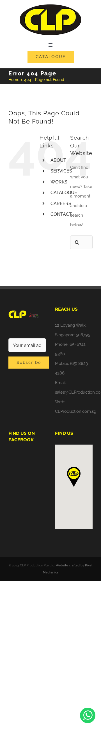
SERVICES (61, 171)
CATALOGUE (63, 192)
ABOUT (58, 160)
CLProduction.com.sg (75, 411)
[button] (74, 477)
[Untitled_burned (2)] (50, 6)
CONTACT (61, 214)
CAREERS (60, 203)
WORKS (58, 182)
